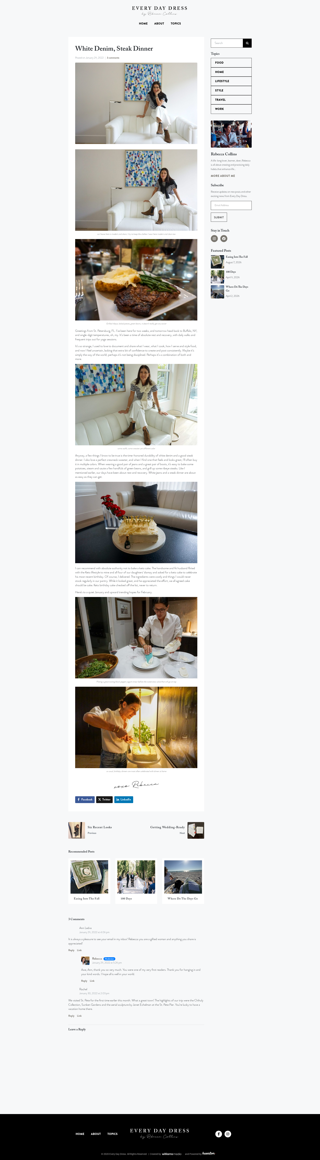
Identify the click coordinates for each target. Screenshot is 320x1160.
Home (143, 23)
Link (79, 950)
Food (219, 63)
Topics (176, 23)
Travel (220, 100)
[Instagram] (214, 238)
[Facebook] (223, 238)
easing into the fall (237, 257)
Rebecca (97, 959)
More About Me (223, 176)
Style (219, 90)
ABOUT (159, 23)
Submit (219, 217)
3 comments (113, 58)
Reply (71, 950)
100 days (231, 272)
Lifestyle (222, 81)
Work (219, 109)
